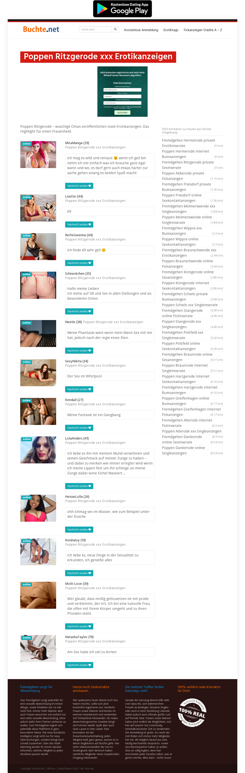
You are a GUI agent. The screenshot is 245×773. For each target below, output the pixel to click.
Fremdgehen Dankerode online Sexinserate (192, 439)
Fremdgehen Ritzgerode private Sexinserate (192, 165)
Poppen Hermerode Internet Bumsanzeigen (192, 154)
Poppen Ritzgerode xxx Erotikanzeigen (95, 147)
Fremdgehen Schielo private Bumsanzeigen (192, 296)
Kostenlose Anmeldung (141, 30)
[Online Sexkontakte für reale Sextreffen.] (41, 30)
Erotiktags (171, 30)
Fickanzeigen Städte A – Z (203, 30)
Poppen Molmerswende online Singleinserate (192, 220)
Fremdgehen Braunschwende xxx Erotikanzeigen (192, 253)
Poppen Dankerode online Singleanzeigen (192, 450)
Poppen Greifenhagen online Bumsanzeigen (192, 401)
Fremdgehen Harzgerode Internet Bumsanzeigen (192, 390)
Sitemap (89, 768)
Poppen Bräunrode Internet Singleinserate (192, 368)
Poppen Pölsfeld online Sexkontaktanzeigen (192, 346)
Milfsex (51, 768)
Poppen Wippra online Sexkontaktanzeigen (192, 242)
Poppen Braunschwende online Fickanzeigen (192, 264)
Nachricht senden (77, 185)
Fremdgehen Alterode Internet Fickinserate (192, 423)
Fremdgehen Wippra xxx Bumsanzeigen (192, 231)
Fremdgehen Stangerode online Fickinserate (192, 313)
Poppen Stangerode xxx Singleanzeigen (192, 324)
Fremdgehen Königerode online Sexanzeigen (192, 274)
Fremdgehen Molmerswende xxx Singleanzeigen (192, 209)
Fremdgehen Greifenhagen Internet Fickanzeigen (192, 412)
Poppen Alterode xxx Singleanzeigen (192, 431)
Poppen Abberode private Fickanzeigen (192, 176)
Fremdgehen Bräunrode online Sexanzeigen (192, 357)
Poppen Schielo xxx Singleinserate (192, 305)
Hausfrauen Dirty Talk (71, 768)
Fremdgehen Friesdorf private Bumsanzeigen (192, 187)
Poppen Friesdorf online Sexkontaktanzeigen (192, 198)
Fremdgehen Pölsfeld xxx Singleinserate (192, 335)
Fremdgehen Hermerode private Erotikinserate (192, 143)
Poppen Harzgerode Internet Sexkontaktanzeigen (192, 379)
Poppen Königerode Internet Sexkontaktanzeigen (192, 285)
